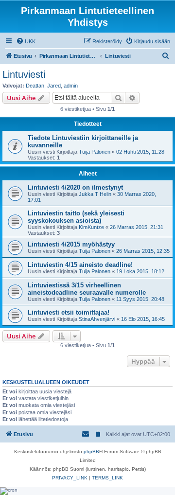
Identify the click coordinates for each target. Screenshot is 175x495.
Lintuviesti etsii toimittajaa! (68, 312)
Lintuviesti (23, 74)
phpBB (91, 451)
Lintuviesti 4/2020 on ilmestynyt (75, 187)
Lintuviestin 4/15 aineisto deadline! (80, 264)
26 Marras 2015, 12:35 (143, 251)
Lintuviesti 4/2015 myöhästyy (71, 244)
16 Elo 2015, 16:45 (143, 319)
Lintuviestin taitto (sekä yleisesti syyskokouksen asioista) (76, 217)
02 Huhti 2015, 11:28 (140, 152)
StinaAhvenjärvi (97, 319)
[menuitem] (25, 41)
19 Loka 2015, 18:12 (140, 271)
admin (71, 85)
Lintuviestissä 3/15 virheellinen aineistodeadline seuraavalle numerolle (87, 289)
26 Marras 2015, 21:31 (136, 227)
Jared (54, 85)
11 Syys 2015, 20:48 (140, 299)
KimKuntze (91, 227)
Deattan (35, 85)
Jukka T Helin (95, 194)
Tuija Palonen (94, 152)
